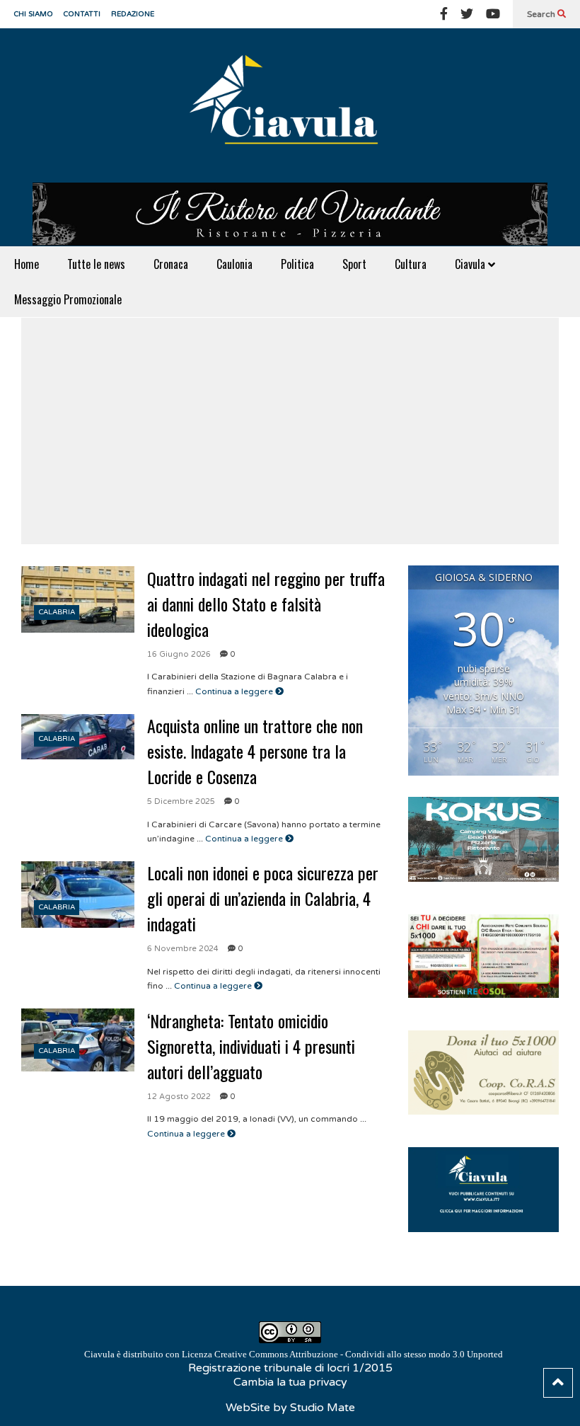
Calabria (57, 612)
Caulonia (234, 263)
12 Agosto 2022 (179, 1096)
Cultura (411, 263)
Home (26, 263)
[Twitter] (466, 14)
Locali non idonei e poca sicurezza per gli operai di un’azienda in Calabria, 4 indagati (262, 898)
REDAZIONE (132, 14)
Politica (297, 263)
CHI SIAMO (33, 14)
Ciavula (471, 263)
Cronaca (170, 263)
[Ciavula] (290, 105)
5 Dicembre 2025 (181, 801)
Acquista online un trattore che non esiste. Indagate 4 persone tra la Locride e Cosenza (255, 751)
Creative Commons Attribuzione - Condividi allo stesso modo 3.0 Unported (358, 1354)
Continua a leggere (235, 691)
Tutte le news (96, 263)
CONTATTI (82, 14)
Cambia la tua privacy (290, 1382)
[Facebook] (444, 14)
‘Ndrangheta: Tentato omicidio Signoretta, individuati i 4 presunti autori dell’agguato (251, 1046)
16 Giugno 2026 (179, 654)
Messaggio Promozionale (68, 299)
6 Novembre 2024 (183, 948)
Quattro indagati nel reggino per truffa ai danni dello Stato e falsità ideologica (266, 603)
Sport (354, 263)
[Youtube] (493, 14)
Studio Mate (322, 1408)
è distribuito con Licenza (293, 1354)
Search (542, 14)
